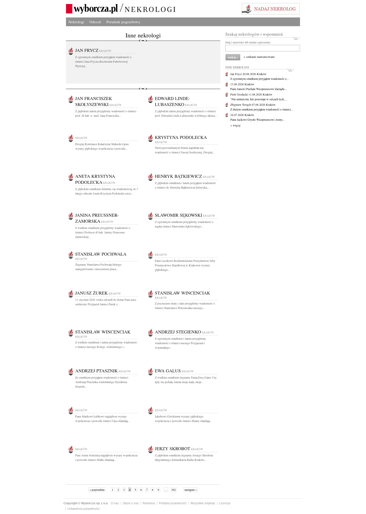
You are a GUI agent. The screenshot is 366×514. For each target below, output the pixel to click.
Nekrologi (76, 21)
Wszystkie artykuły (202, 503)
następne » (190, 490)
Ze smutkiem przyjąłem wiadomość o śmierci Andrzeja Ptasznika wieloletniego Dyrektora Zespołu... (101, 381)
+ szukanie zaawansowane (259, 57)
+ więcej (235, 125)
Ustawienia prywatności (83, 509)
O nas (115, 503)
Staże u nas (131, 503)
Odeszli (95, 21)
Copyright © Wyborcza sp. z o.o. (85, 503)
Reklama (149, 503)
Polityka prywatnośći (172, 503)
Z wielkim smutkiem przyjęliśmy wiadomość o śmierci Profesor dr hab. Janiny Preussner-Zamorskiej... (102, 232)
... (166, 490)
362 (173, 490)
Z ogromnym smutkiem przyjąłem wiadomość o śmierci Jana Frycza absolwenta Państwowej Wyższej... (103, 61)
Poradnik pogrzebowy (123, 21)
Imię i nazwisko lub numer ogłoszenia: (248, 42)
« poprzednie (97, 490)
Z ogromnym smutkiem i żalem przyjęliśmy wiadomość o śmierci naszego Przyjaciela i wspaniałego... (180, 342)
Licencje (225, 503)
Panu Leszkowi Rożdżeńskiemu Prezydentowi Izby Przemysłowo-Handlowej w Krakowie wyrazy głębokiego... (185, 265)
